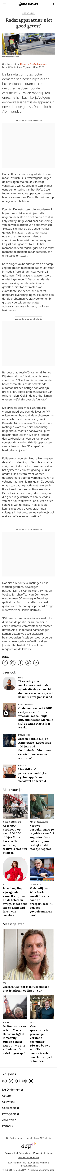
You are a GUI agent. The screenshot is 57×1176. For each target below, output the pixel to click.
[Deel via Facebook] (20, 662)
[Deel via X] (28, 662)
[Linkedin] (11, 1081)
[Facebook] (17, 1081)
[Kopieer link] (5, 662)
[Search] (53, 4)
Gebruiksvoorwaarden (28, 1157)
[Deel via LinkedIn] (36, 662)
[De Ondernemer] (28, 4)
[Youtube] (31, 1081)
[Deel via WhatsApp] (12, 662)
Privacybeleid (25, 1153)
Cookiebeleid (11, 1153)
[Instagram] (24, 1081)
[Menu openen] (4, 4)
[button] (43, 1153)
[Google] (4, 1081)
